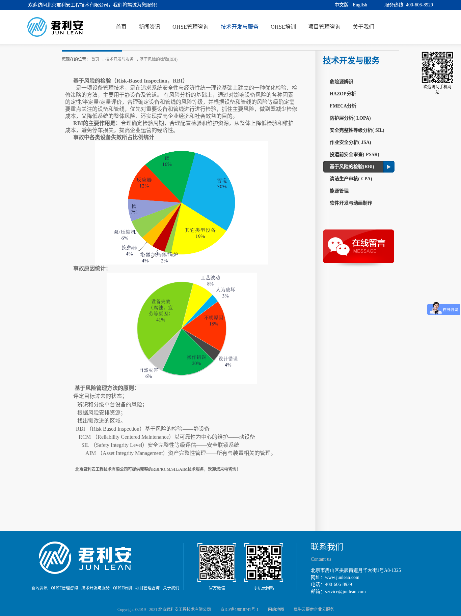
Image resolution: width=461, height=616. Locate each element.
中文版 (341, 4)
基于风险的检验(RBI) (159, 59)
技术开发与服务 (119, 59)
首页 (121, 27)
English (360, 4)
